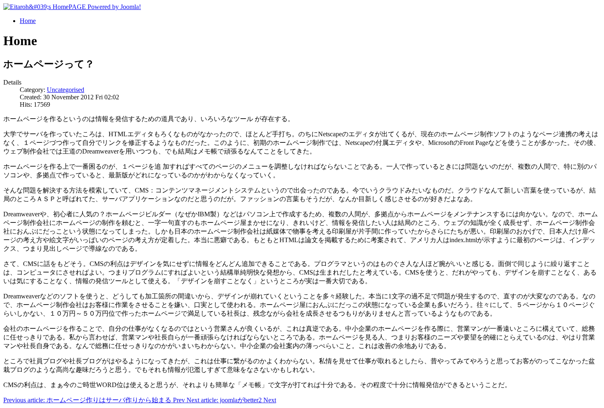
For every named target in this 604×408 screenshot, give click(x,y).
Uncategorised (65, 89)
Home (28, 20)
